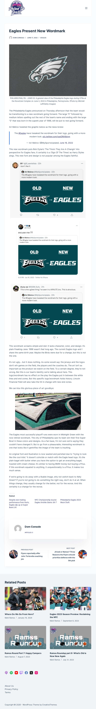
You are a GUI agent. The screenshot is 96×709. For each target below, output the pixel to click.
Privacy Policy (11, 689)
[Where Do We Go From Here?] (25, 598)
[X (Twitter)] (31, 672)
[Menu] (86, 8)
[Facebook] (26, 672)
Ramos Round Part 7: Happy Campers (23, 653)
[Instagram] (36, 672)
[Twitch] (21, 672)
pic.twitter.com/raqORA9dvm (56, 136)
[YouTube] (16, 672)
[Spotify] (11, 672)
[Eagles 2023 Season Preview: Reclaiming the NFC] (70, 598)
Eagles (43, 38)
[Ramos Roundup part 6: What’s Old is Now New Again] (70, 637)
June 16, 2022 (66, 143)
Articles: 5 (29, 532)
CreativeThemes (49, 705)
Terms (7, 692)
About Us (9, 686)
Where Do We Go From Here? (19, 614)
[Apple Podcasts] (6, 672)
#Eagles (22, 133)
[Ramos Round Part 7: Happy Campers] (25, 637)
